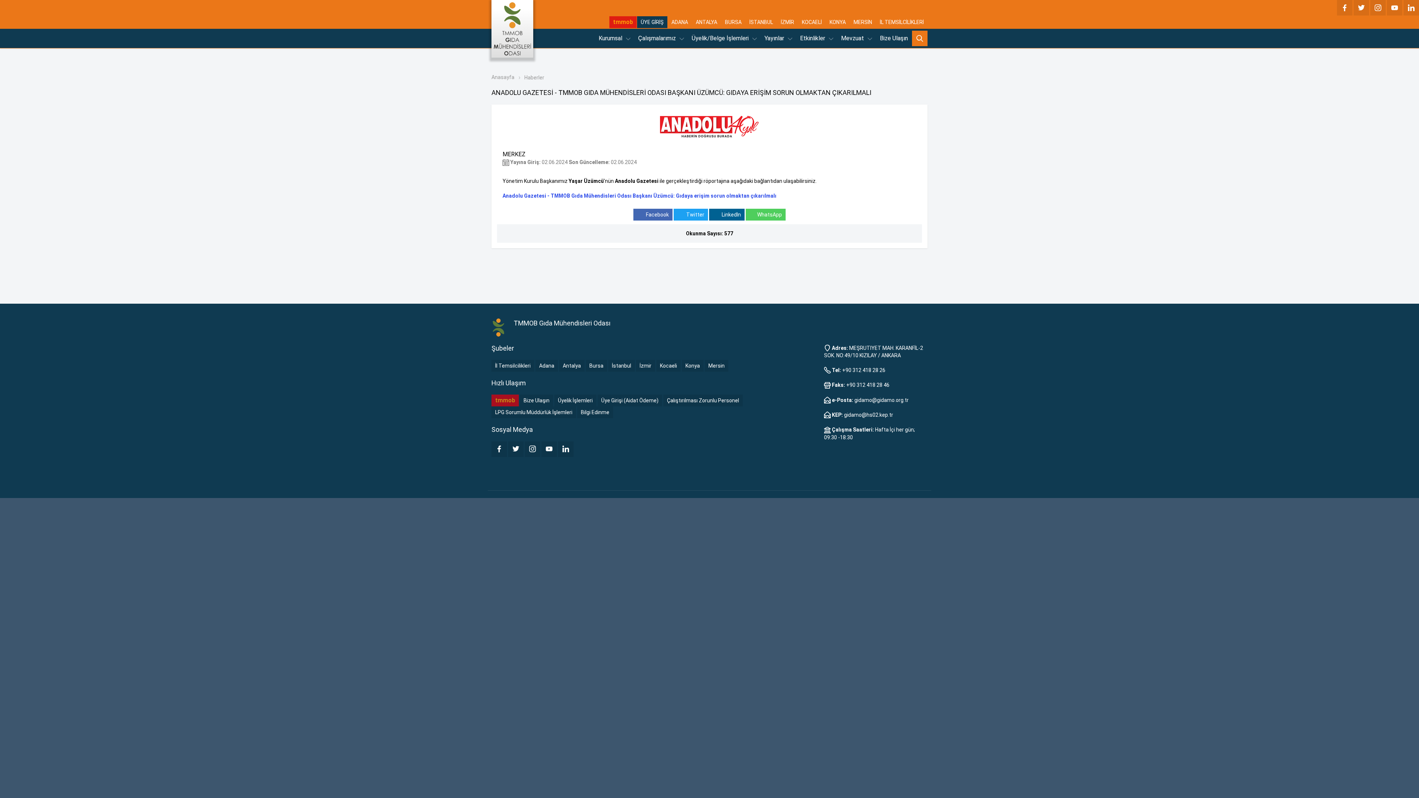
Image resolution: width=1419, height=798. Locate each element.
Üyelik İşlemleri (575, 400)
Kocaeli (668, 366)
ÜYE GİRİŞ (652, 22)
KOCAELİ (812, 22)
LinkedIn (731, 215)
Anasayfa (502, 77)
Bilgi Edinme (595, 412)
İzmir (645, 366)
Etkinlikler (813, 38)
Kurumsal (611, 38)
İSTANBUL (761, 22)
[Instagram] (1378, 8)
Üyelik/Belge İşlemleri (721, 38)
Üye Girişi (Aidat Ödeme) (630, 400)
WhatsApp (769, 215)
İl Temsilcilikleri (513, 366)
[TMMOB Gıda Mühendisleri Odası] (512, 29)
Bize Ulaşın (894, 38)
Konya (692, 366)
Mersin (716, 366)
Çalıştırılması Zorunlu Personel (703, 400)
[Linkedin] (1411, 8)
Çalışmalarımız (657, 38)
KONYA (838, 22)
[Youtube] (1394, 8)
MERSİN (863, 22)
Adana (546, 366)
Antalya (572, 366)
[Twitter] (1361, 8)
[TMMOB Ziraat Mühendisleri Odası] (498, 327)
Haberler (534, 78)
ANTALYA (706, 22)
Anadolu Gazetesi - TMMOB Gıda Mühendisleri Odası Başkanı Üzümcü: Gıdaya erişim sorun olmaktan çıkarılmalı (639, 196)
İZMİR (787, 22)
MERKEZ (514, 154)
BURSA (733, 22)
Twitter (694, 215)
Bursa (596, 366)
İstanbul (621, 366)
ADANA (679, 22)
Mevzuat (853, 38)
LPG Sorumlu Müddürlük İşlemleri (533, 412)
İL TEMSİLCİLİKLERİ (902, 22)
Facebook (657, 215)
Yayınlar (775, 38)
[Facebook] (1344, 8)
